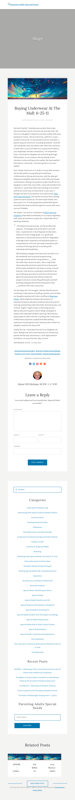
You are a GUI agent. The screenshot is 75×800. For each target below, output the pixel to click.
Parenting (37, 552)
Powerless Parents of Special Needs (37, 566)
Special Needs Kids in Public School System (37, 625)
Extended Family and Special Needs (37, 532)
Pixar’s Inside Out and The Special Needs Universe (37, 691)
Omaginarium (59, 787)
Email (41, 435)
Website (17, 446)
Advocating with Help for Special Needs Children (37, 513)
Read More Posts (38, 783)
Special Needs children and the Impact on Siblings (37, 615)
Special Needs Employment (37, 620)
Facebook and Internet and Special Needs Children (37, 537)
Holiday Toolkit (37, 542)
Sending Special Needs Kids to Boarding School (37, 571)
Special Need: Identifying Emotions (37, 591)
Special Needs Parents (51, 354)
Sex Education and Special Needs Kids (37, 581)
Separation (37, 576)
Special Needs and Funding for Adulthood (37, 605)
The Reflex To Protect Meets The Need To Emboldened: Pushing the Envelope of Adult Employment (34, 768)
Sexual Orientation (37, 586)
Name (17, 435)
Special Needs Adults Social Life (37, 600)
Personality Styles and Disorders (37, 561)
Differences (37, 527)
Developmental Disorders (24, 351)
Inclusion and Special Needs (37, 547)
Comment (18, 410)
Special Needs (36, 354)
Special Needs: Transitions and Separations (37, 634)
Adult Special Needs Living (37, 508)
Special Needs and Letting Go (37, 610)
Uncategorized (37, 652)
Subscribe (27, 725)
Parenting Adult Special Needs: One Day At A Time (37, 556)
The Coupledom (37, 639)
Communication (37, 518)
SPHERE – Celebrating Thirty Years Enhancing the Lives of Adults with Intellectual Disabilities (17, 768)
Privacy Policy (37, 790)
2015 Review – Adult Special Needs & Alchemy (37, 686)
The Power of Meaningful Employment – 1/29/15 (37, 696)
